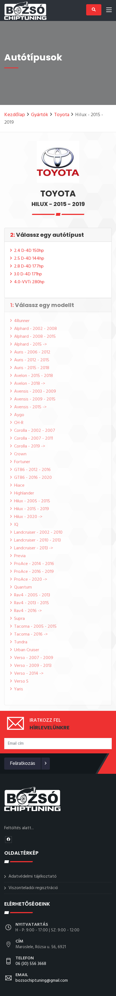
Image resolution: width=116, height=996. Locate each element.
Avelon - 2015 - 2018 (33, 375)
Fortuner (22, 462)
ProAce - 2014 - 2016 (34, 564)
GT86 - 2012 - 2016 (32, 470)
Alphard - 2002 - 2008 (35, 328)
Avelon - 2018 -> (29, 383)
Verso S (21, 681)
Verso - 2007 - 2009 (33, 658)
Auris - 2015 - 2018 (31, 368)
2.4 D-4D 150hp (29, 250)
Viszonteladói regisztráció (33, 888)
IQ (16, 524)
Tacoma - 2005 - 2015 (35, 626)
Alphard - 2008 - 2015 (35, 336)
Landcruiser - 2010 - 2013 (37, 540)
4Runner (22, 321)
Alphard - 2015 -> (30, 344)
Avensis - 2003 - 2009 (35, 391)
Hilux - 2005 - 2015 (32, 501)
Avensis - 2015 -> (30, 407)
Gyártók (39, 115)
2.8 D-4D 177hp (29, 266)
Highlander (24, 493)
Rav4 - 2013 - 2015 (31, 603)
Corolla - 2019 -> (29, 446)
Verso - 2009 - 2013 (33, 665)
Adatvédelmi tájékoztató (32, 876)
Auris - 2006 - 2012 (32, 352)
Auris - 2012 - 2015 (31, 360)
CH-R (18, 422)
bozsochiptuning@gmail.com (41, 978)
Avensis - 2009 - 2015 (34, 399)
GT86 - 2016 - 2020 (33, 477)
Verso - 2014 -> (28, 673)
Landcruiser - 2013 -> (33, 548)
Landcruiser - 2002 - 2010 (38, 532)
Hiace (19, 485)
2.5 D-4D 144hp (29, 258)
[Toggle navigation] (109, 11)
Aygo (19, 415)
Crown (20, 454)
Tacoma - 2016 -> (31, 634)
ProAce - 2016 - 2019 (34, 571)
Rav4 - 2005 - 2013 (32, 595)
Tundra (20, 642)
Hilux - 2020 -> (28, 517)
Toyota (61, 115)
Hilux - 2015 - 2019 (31, 509)
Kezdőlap (14, 115)
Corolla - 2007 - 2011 (33, 438)
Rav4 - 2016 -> (28, 611)
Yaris (18, 689)
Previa (20, 556)
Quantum (23, 587)
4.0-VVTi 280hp (29, 282)
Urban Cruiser (26, 650)
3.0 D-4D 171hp (28, 274)
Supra (19, 618)
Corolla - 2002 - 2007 (34, 430)
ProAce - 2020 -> (30, 579)
